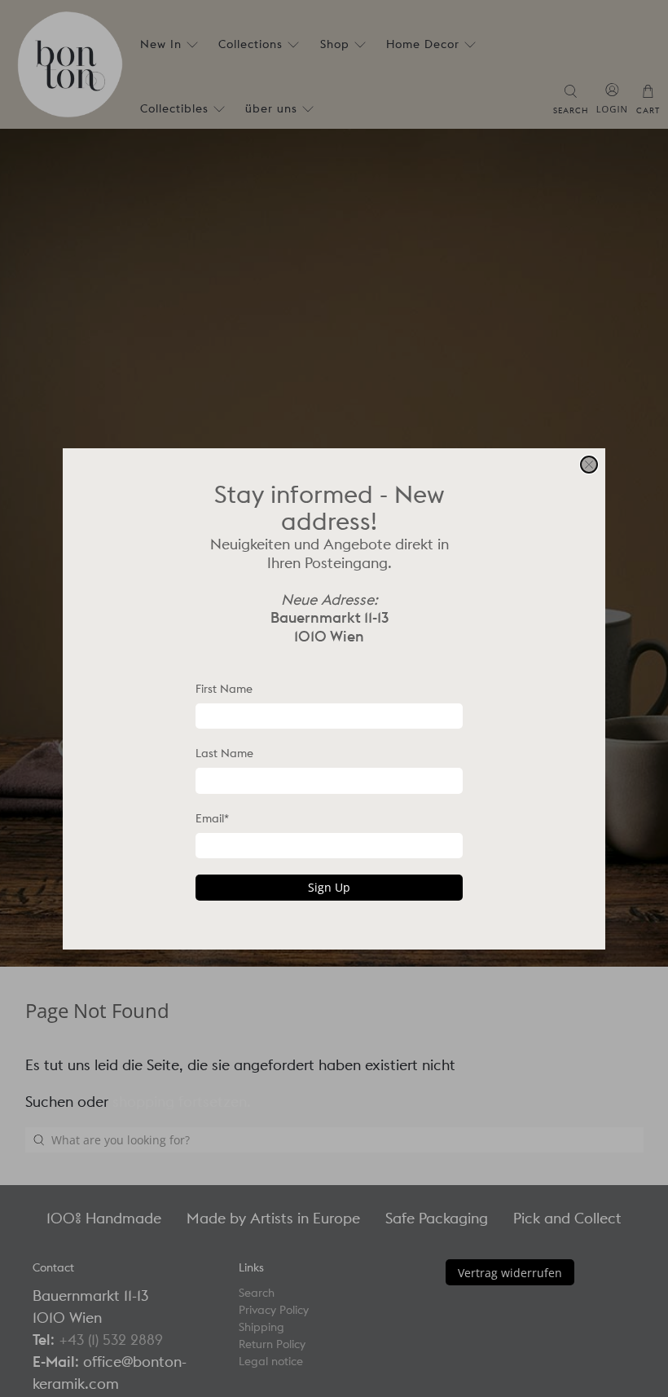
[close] (589, 464)
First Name (224, 688)
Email (212, 818)
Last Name (224, 753)
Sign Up (329, 887)
